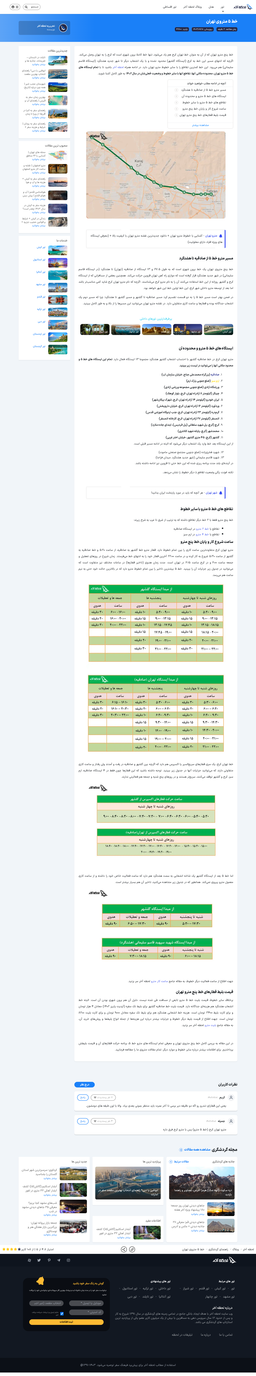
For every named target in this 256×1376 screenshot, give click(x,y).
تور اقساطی (169, 7)
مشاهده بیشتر (200, 125)
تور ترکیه (41, 309)
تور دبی (41, 321)
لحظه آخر (118, 67)
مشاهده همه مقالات (197, 1149)
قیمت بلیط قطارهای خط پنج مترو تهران (203, 115)
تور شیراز (188, 1288)
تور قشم (41, 297)
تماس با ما (225, 1335)
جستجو (34, 7)
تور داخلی (164, 1288)
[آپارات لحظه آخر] (28, 1260)
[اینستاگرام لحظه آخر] (67, 1260)
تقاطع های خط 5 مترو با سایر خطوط (204, 102)
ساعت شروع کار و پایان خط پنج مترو (204, 109)
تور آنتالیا (40, 272)
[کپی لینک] (132, 1249)
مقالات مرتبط (181, 1162)
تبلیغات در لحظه (182, 1335)
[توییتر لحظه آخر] (38, 1260)
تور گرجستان (39, 346)
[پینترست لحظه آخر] (47, 1260)
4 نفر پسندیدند (105, 1121)
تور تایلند (147, 1297)
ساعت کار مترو (159, 981)
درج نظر (84, 1085)
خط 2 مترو (202, 529)
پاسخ (83, 1097)
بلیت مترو (210, 1025)
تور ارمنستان (39, 334)
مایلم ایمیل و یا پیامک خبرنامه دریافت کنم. (45, 1313)
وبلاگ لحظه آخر (192, 7)
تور (222, 7)
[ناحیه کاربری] (15, 7)
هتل (211, 7)
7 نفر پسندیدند (105, 1097)
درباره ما (206, 1335)
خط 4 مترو (202, 534)
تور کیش (41, 247)
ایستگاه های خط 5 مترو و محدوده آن (204, 96)
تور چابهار (211, 1297)
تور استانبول (39, 260)
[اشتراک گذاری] (124, 1249)
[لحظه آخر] (218, 1260)
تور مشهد (40, 284)
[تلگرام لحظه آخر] (57, 1260)
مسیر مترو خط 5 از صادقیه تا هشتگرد (203, 90)
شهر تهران (211, 493)
